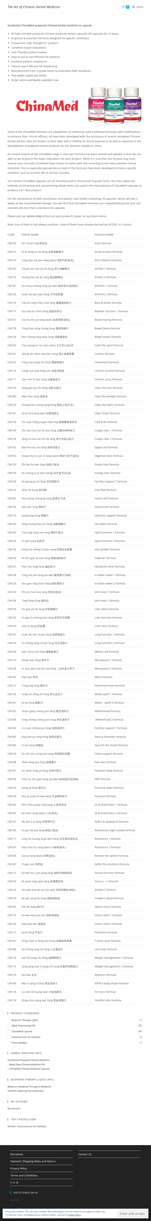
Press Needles (19, 1042)
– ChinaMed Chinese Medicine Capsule (29, 1068)
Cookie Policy (74, 1214)
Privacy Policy (18, 1168)
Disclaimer (16, 1154)
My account (14, 1108)
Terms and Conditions (24, 1175)
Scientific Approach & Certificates (26, 1090)
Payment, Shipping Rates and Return (33, 1161)
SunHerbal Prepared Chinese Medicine (29, 1060)
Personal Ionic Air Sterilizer (26, 1037)
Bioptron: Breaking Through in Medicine (29, 1086)
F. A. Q (14, 1182)
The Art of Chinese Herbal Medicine (34, 7)
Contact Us (85, 1154)
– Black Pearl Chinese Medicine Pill (26, 1064)
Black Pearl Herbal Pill (23, 1025)
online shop (34, 216)
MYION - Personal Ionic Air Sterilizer (27, 1126)
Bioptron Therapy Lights (25, 1020)
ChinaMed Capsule (22, 1031)
